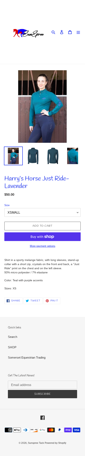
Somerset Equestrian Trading (26, 357)
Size (6, 205)
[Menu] (78, 32)
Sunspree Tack (36, 443)
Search (12, 336)
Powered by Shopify (55, 443)
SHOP (12, 347)
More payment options (42, 246)
